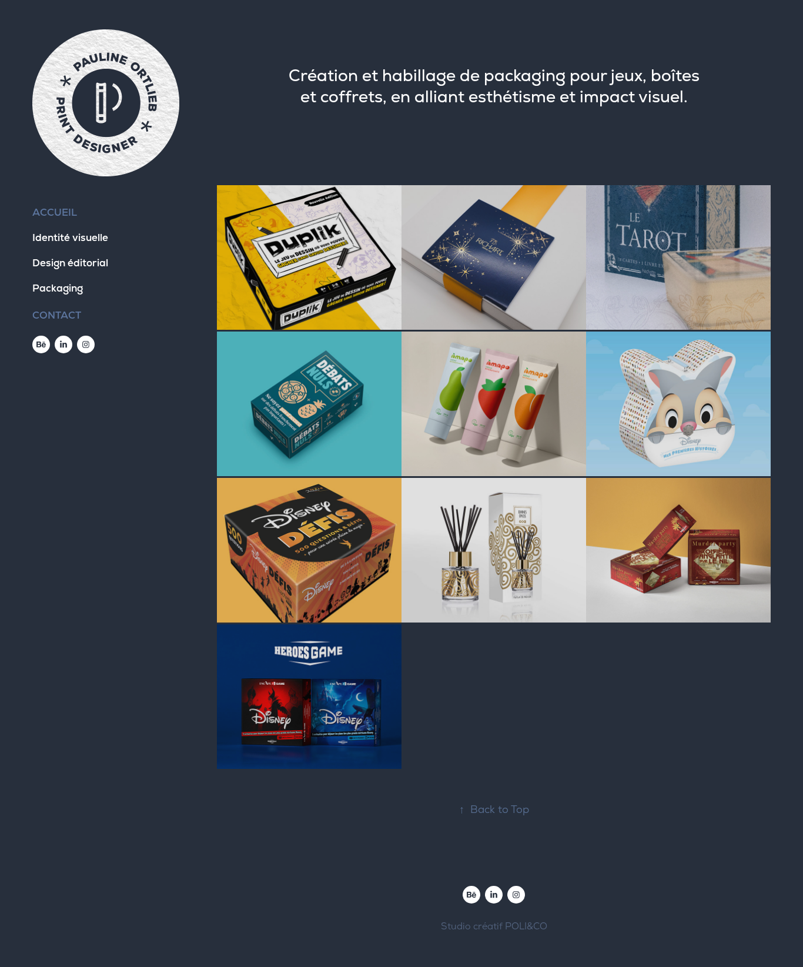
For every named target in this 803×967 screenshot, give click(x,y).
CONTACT (56, 315)
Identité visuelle (70, 237)
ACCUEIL (54, 212)
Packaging (57, 288)
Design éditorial (70, 262)
